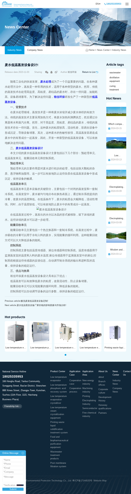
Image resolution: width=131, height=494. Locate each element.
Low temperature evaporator (58, 379)
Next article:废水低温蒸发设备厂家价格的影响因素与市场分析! (35, 305)
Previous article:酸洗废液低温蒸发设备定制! (26, 301)
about (101, 377)
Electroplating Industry (89, 402)
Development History (104, 399)
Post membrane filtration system (58, 465)
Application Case (74, 373)
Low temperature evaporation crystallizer (58, 399)
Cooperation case (75, 382)
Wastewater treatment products (56, 455)
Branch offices (101, 383)
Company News (35, 50)
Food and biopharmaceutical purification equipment (59, 442)
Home (91, 50)
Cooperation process (75, 390)
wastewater (115, 72)
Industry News (15, 50)
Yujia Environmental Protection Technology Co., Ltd (18, 4)
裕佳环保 (59, 96)
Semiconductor (89, 408)
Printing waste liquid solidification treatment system (59, 427)
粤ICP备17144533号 (82, 480)
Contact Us (127, 373)
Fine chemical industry (89, 414)
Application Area (87, 373)
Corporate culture (103, 391)
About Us (103, 371)
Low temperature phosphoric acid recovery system (58, 388)
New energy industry (88, 382)
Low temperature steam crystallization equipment (58, 412)
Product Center (57, 371)
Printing (86, 396)
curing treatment (114, 88)
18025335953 (113, 4)
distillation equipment (115, 79)
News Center (103, 50)
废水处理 (45, 81)
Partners (102, 413)
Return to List (89, 72)
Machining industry (87, 390)
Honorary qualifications (104, 407)
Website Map (99, 480)
